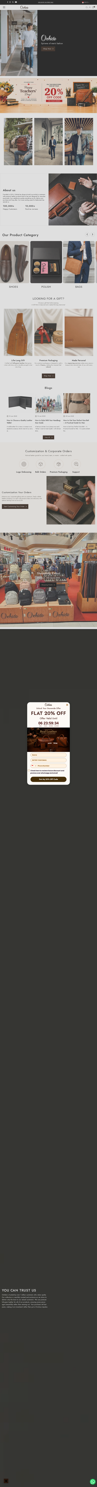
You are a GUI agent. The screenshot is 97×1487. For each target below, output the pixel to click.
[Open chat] (6, 1481)
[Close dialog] (67, 705)
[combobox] (34, 766)
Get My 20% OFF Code (48, 779)
